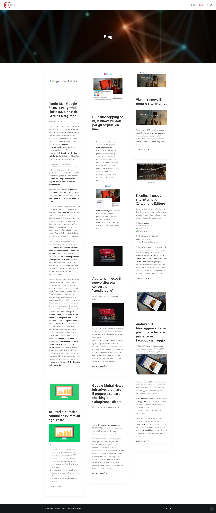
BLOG (201, 5)
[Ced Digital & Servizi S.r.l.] (9, 5)
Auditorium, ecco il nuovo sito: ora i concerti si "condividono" (106, 285)
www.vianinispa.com (156, 133)
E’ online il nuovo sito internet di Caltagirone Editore (150, 199)
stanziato (54, 167)
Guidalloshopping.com (104, 148)
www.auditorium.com (107, 340)
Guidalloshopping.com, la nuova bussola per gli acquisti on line (107, 123)
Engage (146, 223)
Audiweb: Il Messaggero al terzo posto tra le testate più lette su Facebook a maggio (151, 332)
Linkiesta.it (61, 147)
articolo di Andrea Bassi (109, 425)
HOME (193, 5)
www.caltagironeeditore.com (147, 242)
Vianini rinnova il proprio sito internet (151, 102)
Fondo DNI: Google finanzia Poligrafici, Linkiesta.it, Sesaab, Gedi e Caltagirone (63, 110)
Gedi (58, 153)
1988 (68, 147)
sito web (66, 265)
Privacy (78, 508)
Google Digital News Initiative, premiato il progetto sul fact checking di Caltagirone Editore (107, 394)
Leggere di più (142, 150)
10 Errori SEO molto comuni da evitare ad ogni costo (64, 416)
